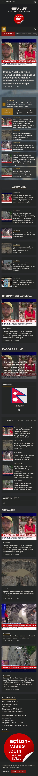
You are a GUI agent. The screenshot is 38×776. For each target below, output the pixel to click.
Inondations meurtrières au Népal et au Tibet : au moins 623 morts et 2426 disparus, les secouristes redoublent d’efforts (24, 266)
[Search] (35, 29)
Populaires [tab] (19, 113)
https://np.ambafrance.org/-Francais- (15, 725)
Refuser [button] (14, 771)
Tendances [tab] (30, 113)
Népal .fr (19, 8)
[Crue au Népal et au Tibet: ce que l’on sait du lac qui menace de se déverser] (7, 146)
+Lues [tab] (20, 420)
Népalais (17, 87)
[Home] (4, 29)
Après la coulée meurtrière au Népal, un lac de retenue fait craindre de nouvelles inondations (18, 594)
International (10, 100)
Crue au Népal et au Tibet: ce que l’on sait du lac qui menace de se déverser (24, 147)
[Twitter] (19, 409)
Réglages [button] (6, 771)
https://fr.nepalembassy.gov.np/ (13, 712)
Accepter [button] (22, 771)
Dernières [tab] (7, 113)
